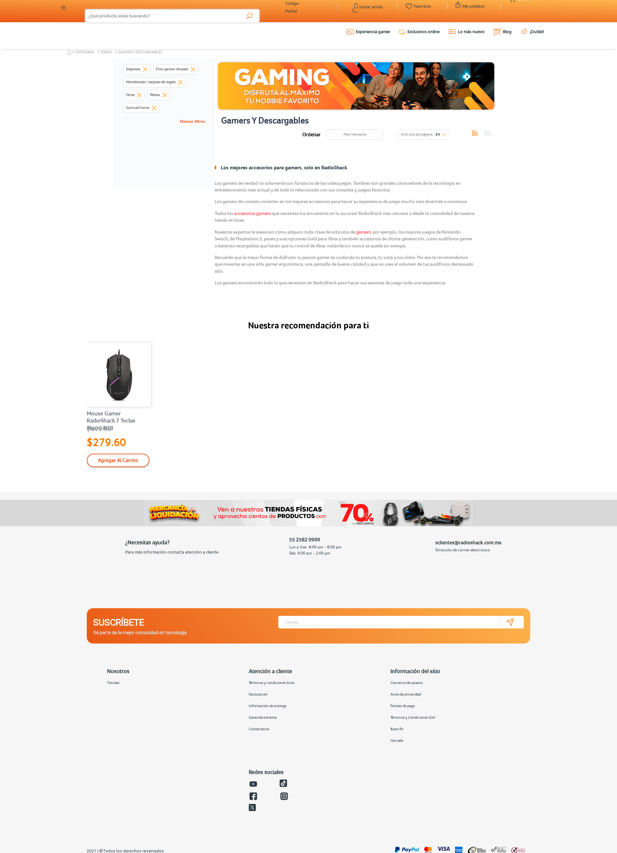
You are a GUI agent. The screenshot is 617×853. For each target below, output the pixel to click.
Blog (507, 31)
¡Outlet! (537, 31)
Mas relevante (355, 134)
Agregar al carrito (118, 460)
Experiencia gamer (373, 31)
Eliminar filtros (192, 121)
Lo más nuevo (471, 31)
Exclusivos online (423, 31)
